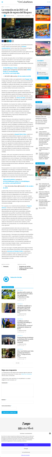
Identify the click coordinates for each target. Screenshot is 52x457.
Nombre (4, 399)
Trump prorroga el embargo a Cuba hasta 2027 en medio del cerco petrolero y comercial (25, 340)
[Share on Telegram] (10, 41)
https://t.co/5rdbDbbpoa (22, 181)
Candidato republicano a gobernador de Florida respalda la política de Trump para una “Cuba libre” (24, 309)
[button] (50, 433)
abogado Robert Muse (20, 134)
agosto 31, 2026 (20, 300)
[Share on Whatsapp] (8, 41)
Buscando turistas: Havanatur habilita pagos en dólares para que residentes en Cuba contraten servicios (44, 202)
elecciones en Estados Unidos (15, 251)
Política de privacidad (25, 455)
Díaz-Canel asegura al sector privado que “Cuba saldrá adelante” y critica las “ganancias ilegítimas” (44, 186)
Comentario (5, 382)
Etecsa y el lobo (42, 208)
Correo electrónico (7, 405)
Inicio (3, 6)
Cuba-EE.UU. (7, 6)
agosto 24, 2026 (20, 359)
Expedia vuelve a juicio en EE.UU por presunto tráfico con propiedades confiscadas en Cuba (25, 294)
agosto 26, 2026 (20, 315)
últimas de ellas (20, 97)
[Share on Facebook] (3, 41)
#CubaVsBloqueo (8, 68)
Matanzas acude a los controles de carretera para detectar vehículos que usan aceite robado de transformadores (41, 120)
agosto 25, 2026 (20, 345)
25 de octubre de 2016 (24, 76)
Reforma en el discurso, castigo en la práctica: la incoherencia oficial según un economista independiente (44, 194)
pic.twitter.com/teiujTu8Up (11, 73)
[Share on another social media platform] (13, 41)
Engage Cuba (28, 79)
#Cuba (15, 68)
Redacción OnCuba (10, 15)
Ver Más (17, 362)
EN (49, 2)
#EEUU (29, 69)
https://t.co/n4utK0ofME (10, 71)
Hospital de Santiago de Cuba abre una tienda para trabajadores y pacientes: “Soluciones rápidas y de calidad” (44, 155)
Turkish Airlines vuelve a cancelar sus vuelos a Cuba (44, 149)
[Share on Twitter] (5, 41)
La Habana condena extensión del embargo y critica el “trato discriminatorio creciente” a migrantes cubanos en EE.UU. (25, 325)
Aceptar (26, 444)
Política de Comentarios (26, 374)
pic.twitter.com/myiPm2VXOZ (12, 183)
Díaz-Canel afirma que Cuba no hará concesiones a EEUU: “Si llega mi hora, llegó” (25, 353)
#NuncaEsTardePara (9, 179)
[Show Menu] (2, 2)
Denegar (26, 448)
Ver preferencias (26, 452)
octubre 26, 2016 (20, 15)
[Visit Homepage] (25, 2)
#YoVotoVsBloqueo (8, 181)
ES (47, 2)
